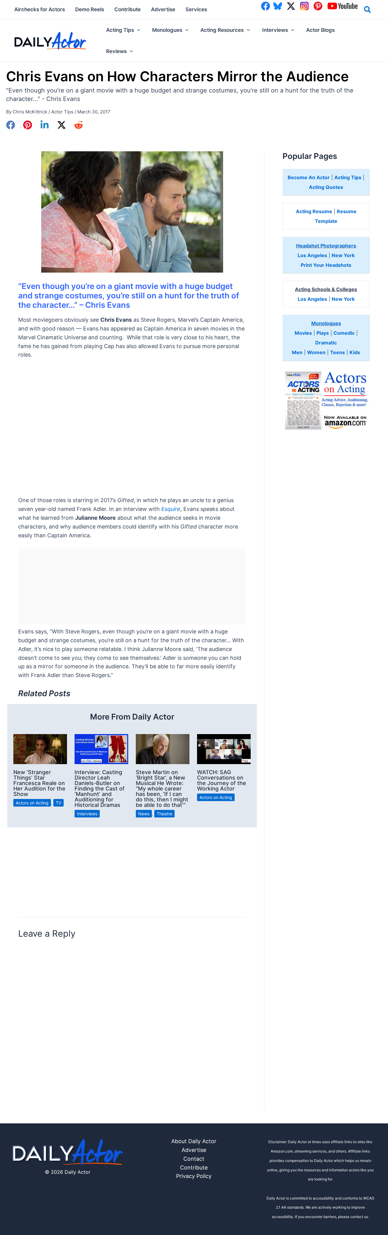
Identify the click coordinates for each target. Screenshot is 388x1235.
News (143, 813)
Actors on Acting (32, 802)
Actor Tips (62, 112)
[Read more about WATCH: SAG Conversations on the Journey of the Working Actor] (224, 748)
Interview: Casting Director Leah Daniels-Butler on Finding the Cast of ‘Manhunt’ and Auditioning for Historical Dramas (100, 788)
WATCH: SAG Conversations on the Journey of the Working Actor (221, 780)
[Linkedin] (44, 124)
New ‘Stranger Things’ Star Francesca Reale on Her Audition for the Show (39, 783)
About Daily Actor (193, 1141)
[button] (368, 10)
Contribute (194, 1167)
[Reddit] (78, 124)
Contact (193, 1159)
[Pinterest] (27, 124)
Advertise (194, 1150)
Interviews (87, 813)
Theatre (164, 813)
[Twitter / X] (61, 124)
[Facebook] (10, 124)
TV (58, 802)
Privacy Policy (194, 1176)
